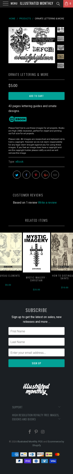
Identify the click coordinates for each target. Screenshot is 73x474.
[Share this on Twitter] (17, 175)
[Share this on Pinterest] (36, 175)
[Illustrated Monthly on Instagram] (43, 432)
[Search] (58, 4)
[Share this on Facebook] (26, 175)
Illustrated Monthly (36, 3)
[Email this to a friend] (55, 175)
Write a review (47, 202)
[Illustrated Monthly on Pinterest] (36, 432)
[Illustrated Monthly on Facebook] (30, 432)
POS (40, 441)
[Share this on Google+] (45, 175)
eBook (19, 161)
